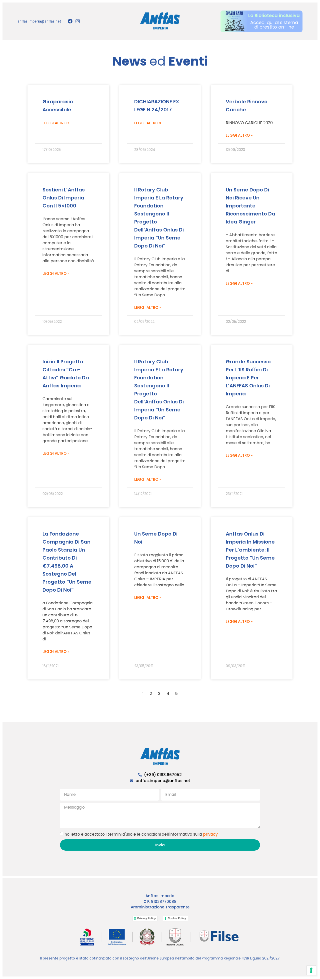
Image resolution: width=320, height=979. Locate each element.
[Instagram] (77, 21)
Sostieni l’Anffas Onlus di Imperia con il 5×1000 (63, 197)
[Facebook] (70, 21)
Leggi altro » (55, 123)
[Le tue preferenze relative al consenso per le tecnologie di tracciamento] (311, 970)
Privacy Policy (146, 918)
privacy (210, 834)
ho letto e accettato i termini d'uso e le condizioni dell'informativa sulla (141, 834)
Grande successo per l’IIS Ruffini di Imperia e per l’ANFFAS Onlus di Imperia (248, 377)
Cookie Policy (177, 918)
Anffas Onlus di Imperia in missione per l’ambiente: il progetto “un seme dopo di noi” (250, 549)
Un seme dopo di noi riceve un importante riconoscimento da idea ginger (250, 205)
